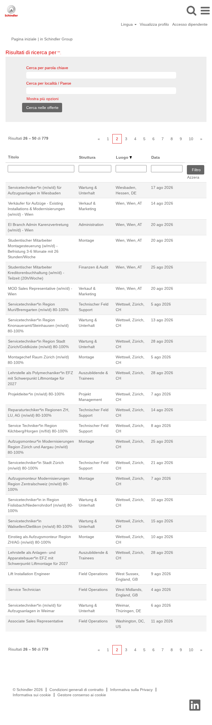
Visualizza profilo (154, 24)
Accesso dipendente (190, 24)
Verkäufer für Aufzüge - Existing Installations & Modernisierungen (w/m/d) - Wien (36, 209)
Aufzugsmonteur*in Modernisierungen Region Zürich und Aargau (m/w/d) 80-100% (41, 447)
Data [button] (155, 157)
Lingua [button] (127, 24)
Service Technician (24, 589)
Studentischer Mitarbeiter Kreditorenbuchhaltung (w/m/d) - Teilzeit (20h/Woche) (36, 272)
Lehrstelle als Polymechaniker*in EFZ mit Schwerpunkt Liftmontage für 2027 (40, 378)
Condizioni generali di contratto (76, 689)
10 (191, 139)
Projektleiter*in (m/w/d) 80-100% (36, 394)
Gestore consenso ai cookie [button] (81, 695)
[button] (205, 11)
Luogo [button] (122, 157)
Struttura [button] (87, 157)
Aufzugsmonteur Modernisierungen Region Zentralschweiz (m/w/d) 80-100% (39, 484)
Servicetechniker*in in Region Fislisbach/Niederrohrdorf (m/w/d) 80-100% (40, 505)
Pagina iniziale (23, 39)
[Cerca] (191, 10)
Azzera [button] (193, 177)
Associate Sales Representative (35, 621)
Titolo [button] (13, 157)
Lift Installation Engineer (29, 574)
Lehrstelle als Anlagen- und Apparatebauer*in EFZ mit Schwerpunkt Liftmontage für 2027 (38, 558)
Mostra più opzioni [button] (42, 99)
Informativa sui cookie (32, 695)
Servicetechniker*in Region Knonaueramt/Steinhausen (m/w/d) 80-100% (38, 325)
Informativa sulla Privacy (131, 689)
